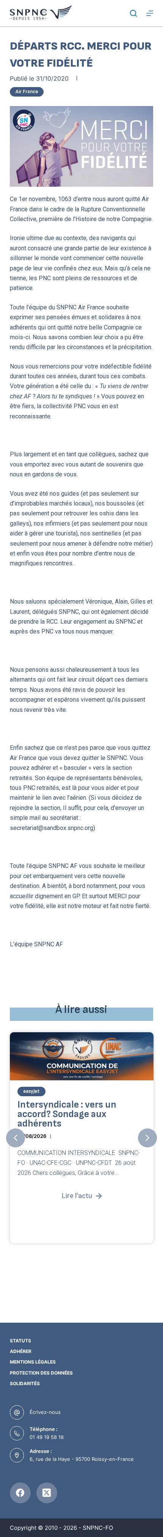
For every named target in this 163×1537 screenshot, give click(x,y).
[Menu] (149, 13)
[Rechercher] (133, 13)
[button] (15, 1137)
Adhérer (20, 1351)
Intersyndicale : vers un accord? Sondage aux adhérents (66, 1114)
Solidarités (25, 1383)
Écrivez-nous (45, 1412)
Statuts (20, 1341)
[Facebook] (20, 1492)
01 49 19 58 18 (47, 1437)
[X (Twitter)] (46, 1492)
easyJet (31, 1092)
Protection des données (41, 1373)
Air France (27, 92)
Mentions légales (33, 1362)
